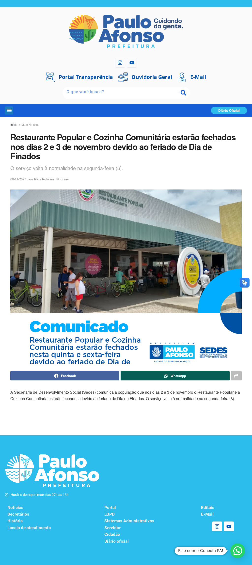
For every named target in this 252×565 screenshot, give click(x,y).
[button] (9, 110)
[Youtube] (132, 63)
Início (13, 124)
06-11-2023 (18, 179)
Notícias (62, 179)
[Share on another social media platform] (236, 375)
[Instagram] (120, 63)
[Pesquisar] (183, 93)
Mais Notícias (30, 124)
